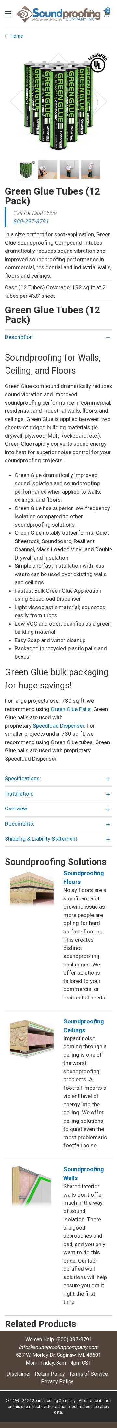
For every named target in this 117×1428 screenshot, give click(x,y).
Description (19, 337)
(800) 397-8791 (74, 1339)
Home (16, 36)
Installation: (19, 793)
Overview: (17, 808)
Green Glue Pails (71, 709)
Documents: (19, 823)
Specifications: (23, 778)
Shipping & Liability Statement (41, 838)
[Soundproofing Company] (58, 14)
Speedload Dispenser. (59, 725)
